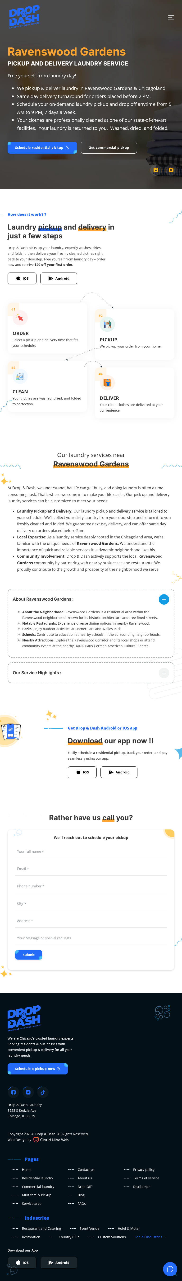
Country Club (69, 1237)
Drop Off (84, 1186)
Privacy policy (144, 1169)
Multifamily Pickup (36, 1195)
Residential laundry (37, 1178)
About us (85, 1178)
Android (62, 278)
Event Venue (89, 1228)
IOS (26, 278)
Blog (81, 1195)
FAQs (82, 1203)
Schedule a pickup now (35, 1068)
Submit (29, 954)
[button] (91, 599)
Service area (31, 1203)
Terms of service (146, 1178)
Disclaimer (141, 1186)
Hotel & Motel (128, 1228)
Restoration (31, 1237)
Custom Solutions (112, 1237)
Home (26, 1169)
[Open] (171, 17)
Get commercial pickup (109, 147)
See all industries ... (150, 1237)
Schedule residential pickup (39, 147)
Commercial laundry (38, 1186)
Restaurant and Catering (41, 1228)
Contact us (86, 1169)
